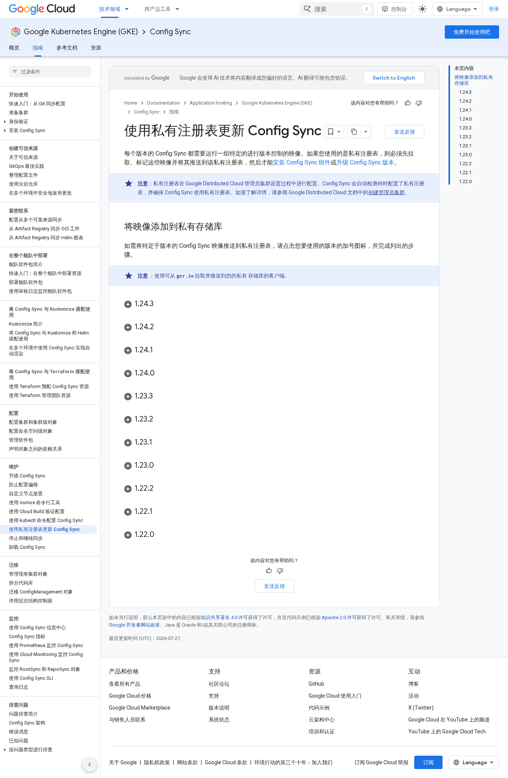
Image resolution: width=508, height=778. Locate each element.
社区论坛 (219, 684)
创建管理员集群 (386, 192)
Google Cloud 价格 (130, 696)
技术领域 (109, 9)
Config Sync (170, 31)
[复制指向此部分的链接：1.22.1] (159, 512)
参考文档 (67, 47)
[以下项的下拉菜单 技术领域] (129, 9)
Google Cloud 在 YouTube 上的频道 (449, 720)
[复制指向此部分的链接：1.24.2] (161, 327)
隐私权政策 (157, 762)
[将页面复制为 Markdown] (354, 131)
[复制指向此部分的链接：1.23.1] (159, 442)
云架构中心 (322, 720)
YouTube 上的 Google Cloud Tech (447, 731)
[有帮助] (407, 103)
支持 (214, 696)
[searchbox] (50, 71)
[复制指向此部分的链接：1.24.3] (161, 304)
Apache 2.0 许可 (339, 617)
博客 (413, 684)
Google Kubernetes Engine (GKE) (81, 31)
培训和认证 (322, 731)
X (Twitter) (421, 708)
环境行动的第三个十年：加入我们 (293, 762)
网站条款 (187, 762)
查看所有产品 (124, 684)
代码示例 (319, 708)
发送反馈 (404, 131)
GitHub (316, 684)
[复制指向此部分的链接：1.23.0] (161, 465)
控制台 (399, 9)
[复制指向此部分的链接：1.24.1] (160, 350)
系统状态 (219, 720)
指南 (38, 47)
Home (130, 103)
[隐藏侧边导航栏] (89, 764)
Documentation (163, 103)
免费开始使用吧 (472, 32)
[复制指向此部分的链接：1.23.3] (160, 396)
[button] (48, 121)
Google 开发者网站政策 (134, 625)
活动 (413, 696)
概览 (14, 47)
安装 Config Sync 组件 (302, 162)
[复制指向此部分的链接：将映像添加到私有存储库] (229, 227)
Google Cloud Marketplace (139, 708)
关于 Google (123, 762)
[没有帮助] (418, 103)
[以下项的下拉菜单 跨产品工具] (180, 9)
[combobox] (337, 9)
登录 (494, 9)
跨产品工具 (158, 9)
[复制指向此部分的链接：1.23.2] (160, 419)
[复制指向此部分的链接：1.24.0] (162, 373)
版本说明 (219, 708)
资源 (96, 47)
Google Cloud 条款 (226, 762)
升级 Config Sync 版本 (365, 162)
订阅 (428, 762)
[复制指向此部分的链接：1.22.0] (161, 535)
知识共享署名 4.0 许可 (224, 617)
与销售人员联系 (127, 720)
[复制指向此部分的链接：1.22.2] (161, 488)
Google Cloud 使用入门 (335, 696)
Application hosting (211, 103)
